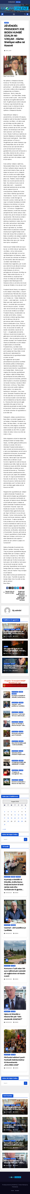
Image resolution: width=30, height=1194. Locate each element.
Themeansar (15, 1186)
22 (22, 818)
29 (22, 821)
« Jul (4, 829)
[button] (25, 14)
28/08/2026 (8, 933)
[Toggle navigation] (14, 14)
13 (15, 815)
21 (18, 818)
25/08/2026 (8, 1068)
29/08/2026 (8, 892)
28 (18, 821)
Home (12, 1190)
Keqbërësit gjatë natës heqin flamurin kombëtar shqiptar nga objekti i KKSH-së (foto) (20, 596)
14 (18, 815)
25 (8, 821)
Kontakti (17, 1190)
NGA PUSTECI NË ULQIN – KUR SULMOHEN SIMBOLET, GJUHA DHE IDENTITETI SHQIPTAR (19, 745)
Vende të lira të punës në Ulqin (9, 592)
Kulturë (21, 731)
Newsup (24, 1184)
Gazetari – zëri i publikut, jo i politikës (18, 705)
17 (4, 818)
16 (25, 815)
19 (11, 818)
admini (18, 610)
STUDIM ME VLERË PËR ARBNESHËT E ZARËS (19, 763)
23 (25, 818)
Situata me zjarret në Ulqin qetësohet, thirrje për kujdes (14, 650)
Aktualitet (7, 629)
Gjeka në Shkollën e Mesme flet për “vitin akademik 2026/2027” (18, 725)
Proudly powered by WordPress (10, 1184)
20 (15, 818)
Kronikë (6, 22)
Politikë (21, 712)
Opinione (18, 629)
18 (8, 818)
